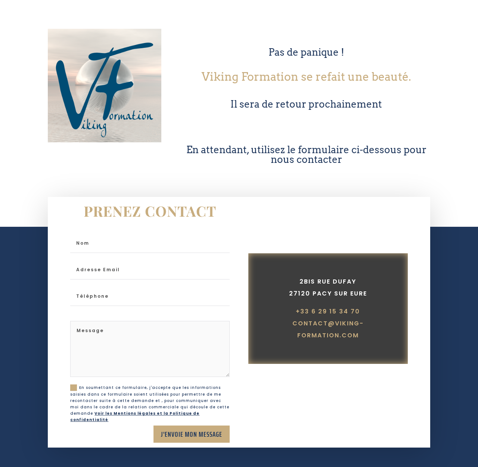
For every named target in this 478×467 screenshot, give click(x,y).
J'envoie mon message (191, 434)
